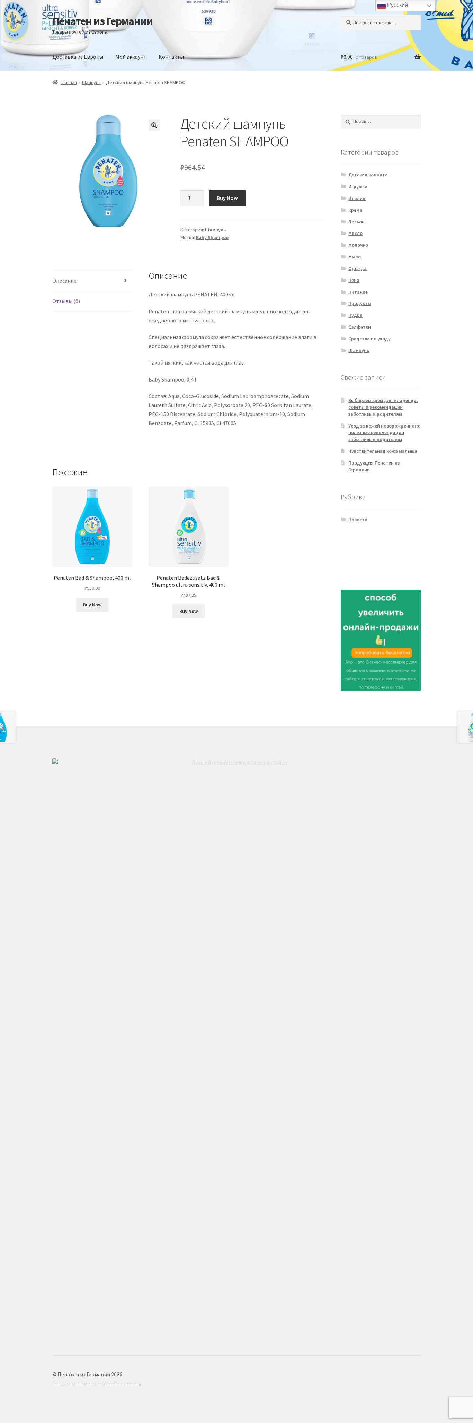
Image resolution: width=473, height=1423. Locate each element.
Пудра (355, 315)
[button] (154, 125)
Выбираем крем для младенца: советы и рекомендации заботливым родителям (383, 407)
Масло (355, 233)
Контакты (171, 56)
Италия (356, 198)
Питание (358, 292)
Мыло (354, 257)
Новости (357, 519)
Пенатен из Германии (102, 21)
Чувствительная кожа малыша (382, 451)
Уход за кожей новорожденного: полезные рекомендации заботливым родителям (384, 433)
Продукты (359, 303)
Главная (69, 82)
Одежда (357, 268)
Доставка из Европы (77, 56)
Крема (355, 210)
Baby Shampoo (212, 237)
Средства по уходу (369, 339)
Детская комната (368, 175)
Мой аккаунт (130, 56)
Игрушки (357, 186)
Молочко (358, 245)
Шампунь (91, 82)
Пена (353, 280)
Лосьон (356, 222)
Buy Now (227, 197)
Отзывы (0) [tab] (66, 300)
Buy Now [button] (92, 605)
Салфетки (359, 327)
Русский (397, 5)
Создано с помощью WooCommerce (96, 1383)
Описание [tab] (64, 280)
